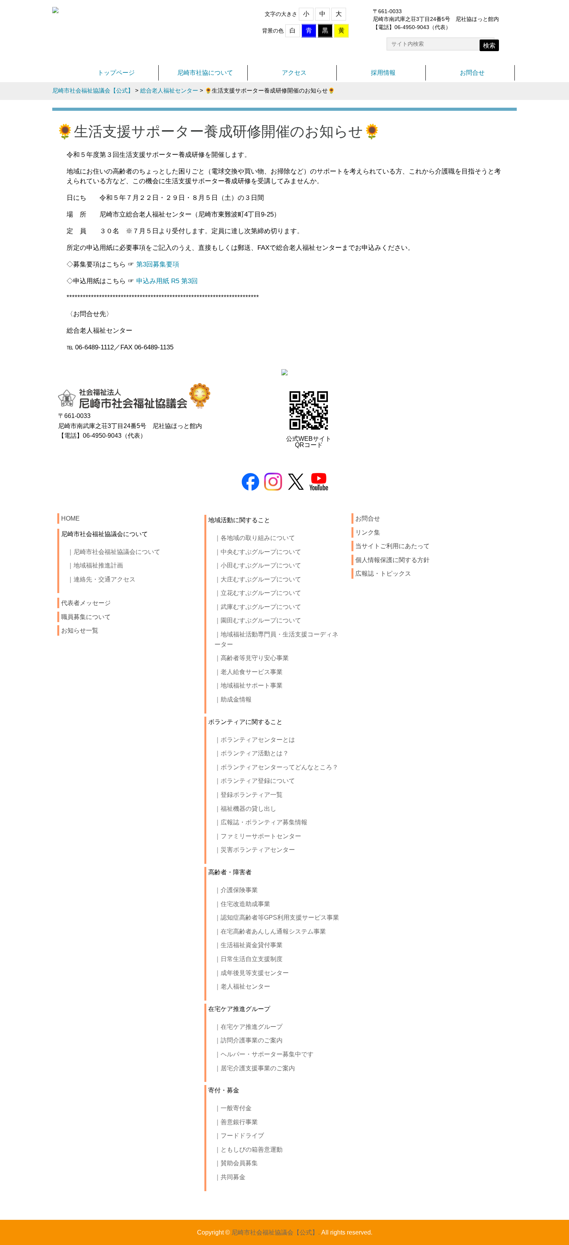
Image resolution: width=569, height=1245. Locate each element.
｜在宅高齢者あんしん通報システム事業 (270, 931)
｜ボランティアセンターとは (254, 739)
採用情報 (383, 72)
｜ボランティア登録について (254, 780)
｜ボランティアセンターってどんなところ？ (276, 767)
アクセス (294, 72)
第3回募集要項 (157, 264)
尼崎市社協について (205, 72)
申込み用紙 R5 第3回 (167, 281)
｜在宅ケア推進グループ (248, 1026)
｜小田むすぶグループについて (257, 565)
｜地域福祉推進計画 (95, 565)
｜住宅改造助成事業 (242, 904)
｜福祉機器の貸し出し (245, 808)
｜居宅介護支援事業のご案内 (254, 1068)
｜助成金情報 (233, 699)
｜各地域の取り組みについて (254, 538)
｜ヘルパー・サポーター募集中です (264, 1054)
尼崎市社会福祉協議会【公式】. (275, 1232)
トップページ (116, 72)
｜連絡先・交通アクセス (101, 579)
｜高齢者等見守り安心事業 (251, 658)
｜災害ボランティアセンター (254, 849)
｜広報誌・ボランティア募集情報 (260, 822)
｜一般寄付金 (233, 1108)
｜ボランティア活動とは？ (251, 753)
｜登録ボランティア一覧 (248, 794)
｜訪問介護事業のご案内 (248, 1040)
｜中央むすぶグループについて (257, 552)
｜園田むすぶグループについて (257, 620)
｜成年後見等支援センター (251, 973)
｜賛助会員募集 (236, 1163)
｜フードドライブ (239, 1135)
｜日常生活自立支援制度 (248, 959)
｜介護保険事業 (236, 890)
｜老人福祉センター (242, 986)
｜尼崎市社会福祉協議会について (113, 552)
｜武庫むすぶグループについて (257, 607)
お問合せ (472, 72)
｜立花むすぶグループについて (257, 593)
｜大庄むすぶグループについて (257, 579)
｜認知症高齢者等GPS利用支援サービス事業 (276, 917)
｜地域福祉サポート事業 (248, 685)
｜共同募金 (229, 1177)
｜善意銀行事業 (236, 1122)
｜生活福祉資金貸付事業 (248, 945)
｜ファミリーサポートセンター (257, 836)
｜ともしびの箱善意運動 (248, 1149)
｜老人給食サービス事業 (248, 672)
